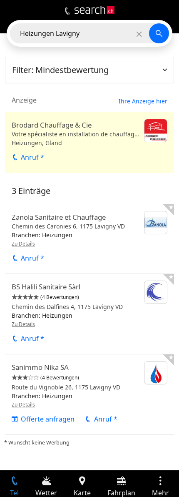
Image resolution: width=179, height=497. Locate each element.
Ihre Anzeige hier (143, 101)
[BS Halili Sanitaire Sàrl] (89, 314)
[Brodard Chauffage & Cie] (89, 142)
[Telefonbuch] (67, 11)
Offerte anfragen (48, 419)
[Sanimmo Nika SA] (89, 394)
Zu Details (23, 243)
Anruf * (32, 157)
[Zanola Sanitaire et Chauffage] (89, 239)
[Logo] (94, 10)
